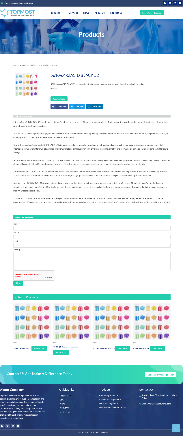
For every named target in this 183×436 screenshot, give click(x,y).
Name (16, 224)
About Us (100, 12)
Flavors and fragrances (110, 399)
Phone (16, 232)
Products (55, 12)
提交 (18, 283)
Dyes (35, 65)
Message (18, 249)
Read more (39, 348)
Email (16, 241)
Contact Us (116, 12)
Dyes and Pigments (26, 65)
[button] (59, 106)
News (86, 12)
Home (15, 65)
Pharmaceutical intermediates (113, 407)
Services (73, 12)
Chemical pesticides (108, 395)
